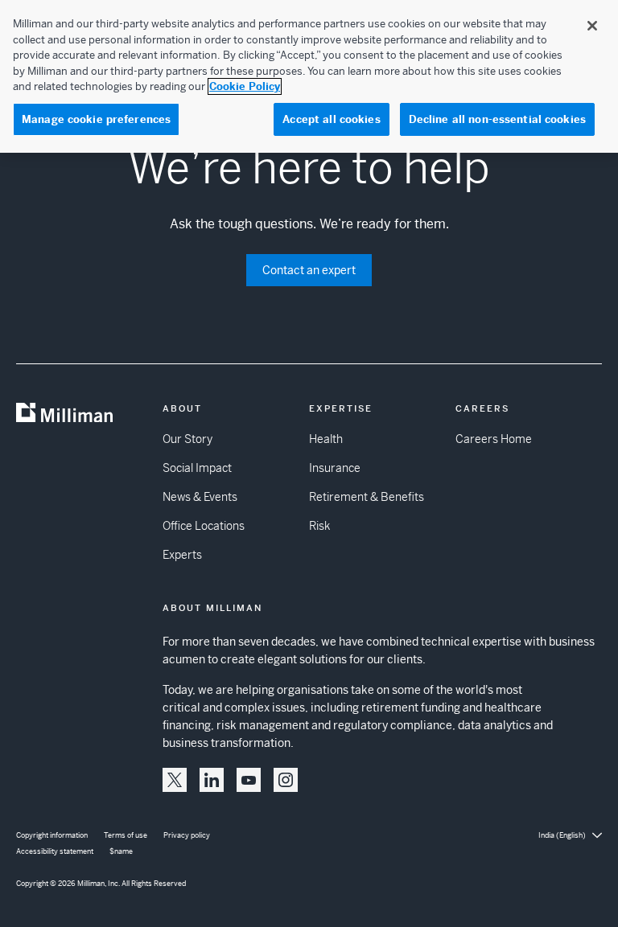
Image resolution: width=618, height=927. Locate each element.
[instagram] (286, 780)
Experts (182, 555)
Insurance (334, 468)
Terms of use (125, 835)
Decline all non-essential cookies (497, 119)
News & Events (200, 497)
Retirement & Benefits (366, 497)
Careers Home (493, 439)
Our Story (187, 439)
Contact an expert (309, 270)
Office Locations (204, 526)
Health (326, 439)
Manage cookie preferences (96, 119)
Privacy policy (186, 835)
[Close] (592, 25)
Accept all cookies (331, 119)
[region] (309, 76)
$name (121, 851)
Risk (319, 526)
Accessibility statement (54, 851)
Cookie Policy (244, 86)
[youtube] (249, 780)
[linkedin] (212, 780)
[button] (175, 780)
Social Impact (197, 468)
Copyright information (52, 835)
